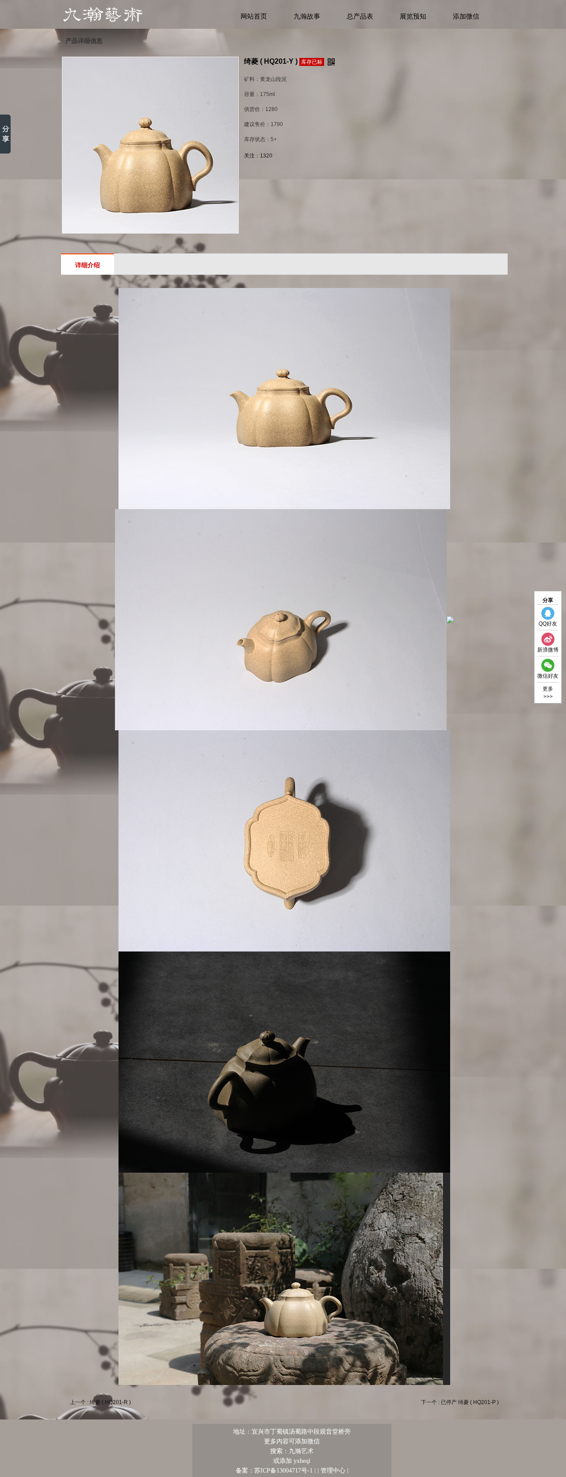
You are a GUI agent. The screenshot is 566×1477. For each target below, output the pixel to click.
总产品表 (360, 16)
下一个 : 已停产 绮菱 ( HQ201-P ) (460, 1402)
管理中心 (333, 1470)
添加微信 (466, 16)
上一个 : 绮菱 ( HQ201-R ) (100, 1402)
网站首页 (254, 16)
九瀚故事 (307, 16)
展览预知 (413, 16)
